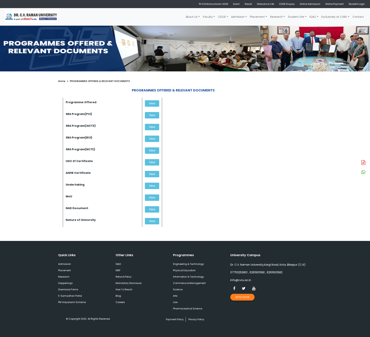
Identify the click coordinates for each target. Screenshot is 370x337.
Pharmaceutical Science (187, 308)
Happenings (65, 283)
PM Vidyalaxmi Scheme (72, 302)
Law (175, 302)
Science (177, 289)
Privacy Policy (196, 319)
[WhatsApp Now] (363, 172)
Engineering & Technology (188, 264)
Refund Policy (123, 276)
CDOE (222, 17)
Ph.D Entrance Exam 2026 (213, 4)
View (152, 103)
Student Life (296, 17)
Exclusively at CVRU (334, 17)
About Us (192, 17)
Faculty (208, 17)
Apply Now (242, 297)
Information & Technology (188, 276)
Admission (238, 17)
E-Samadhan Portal (70, 295)
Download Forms (68, 289)
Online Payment (334, 4)
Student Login (357, 4)
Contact (358, 17)
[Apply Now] (363, 163)
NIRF (118, 270)
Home (61, 81)
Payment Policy (175, 319)
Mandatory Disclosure (128, 283)
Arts (175, 295)
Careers (120, 302)
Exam (236, 4)
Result (248, 4)
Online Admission (310, 4)
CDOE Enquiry (287, 4)
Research (276, 17)
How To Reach (124, 289)
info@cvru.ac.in (240, 280)
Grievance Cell (265, 4)
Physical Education (184, 270)
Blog (118, 295)
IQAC (312, 17)
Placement (257, 17)
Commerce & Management (189, 283)
